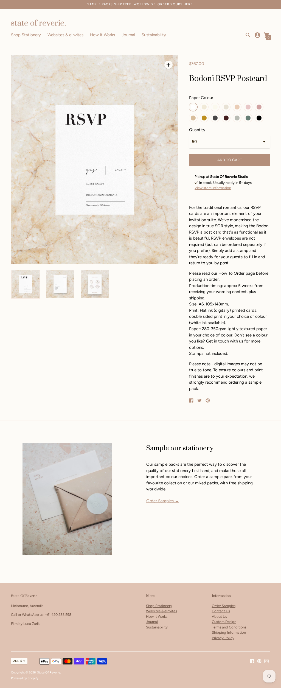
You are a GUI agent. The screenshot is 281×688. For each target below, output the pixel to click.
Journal (128, 34)
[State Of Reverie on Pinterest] (259, 660)
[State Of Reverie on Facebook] (252, 660)
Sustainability (154, 34)
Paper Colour (201, 98)
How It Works (102, 34)
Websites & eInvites (65, 34)
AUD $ (17, 661)
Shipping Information (229, 632)
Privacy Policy (223, 638)
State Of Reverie (48, 672)
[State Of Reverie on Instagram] (266, 660)
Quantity (197, 130)
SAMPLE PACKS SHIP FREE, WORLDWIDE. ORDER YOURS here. (140, 4)
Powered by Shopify (24, 678)
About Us (219, 616)
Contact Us (221, 611)
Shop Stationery (26, 34)
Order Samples (223, 606)
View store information (213, 188)
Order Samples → (162, 500)
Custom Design (224, 622)
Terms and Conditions (229, 627)
